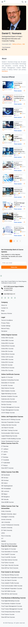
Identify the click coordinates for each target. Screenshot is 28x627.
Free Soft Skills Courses (8, 591)
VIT (2, 538)
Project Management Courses (10, 410)
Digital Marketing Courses (8, 393)
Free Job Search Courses (9, 580)
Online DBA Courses (7, 337)
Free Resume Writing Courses (10, 575)
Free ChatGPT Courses (8, 554)
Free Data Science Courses (9, 560)
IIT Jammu (4, 452)
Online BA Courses (6, 365)
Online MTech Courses (8, 346)
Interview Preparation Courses (10, 422)
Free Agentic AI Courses (8, 549)
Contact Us (4, 308)
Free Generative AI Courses (9, 551)
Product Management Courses (10, 407)
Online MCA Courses (7, 343)
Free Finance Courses (7, 614)
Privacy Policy (5, 323)
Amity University (6, 511)
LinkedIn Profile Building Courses (11, 438)
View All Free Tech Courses (9, 568)
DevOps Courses (6, 404)
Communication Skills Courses (10, 433)
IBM (23, 44)
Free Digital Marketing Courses (10, 601)
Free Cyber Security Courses (10, 565)
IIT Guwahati (5, 460)
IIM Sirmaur (4, 477)
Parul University (6, 536)
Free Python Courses (7, 562)
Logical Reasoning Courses (9, 436)
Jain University (5, 522)
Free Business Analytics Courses (11, 603)
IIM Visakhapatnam (7, 486)
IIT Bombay (4, 457)
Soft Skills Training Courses (9, 430)
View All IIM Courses (7, 502)
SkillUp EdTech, (17, 44)
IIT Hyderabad (5, 462)
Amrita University (6, 519)
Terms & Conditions (7, 320)
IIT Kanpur (4, 465)
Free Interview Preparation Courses (11, 577)
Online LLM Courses (7, 357)
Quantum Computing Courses (10, 380)
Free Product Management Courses (11, 609)
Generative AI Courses (8, 382)
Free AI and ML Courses (8, 557)
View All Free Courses (8, 617)
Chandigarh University (7, 516)
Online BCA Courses (7, 362)
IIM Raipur (4, 494)
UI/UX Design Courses (8, 412)
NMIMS (3, 541)
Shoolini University (6, 527)
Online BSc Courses (7, 370)
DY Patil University (6, 530)
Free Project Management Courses (11, 606)
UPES (3, 533)
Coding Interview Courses (8, 425)
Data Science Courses (7, 388)
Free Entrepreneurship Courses (10, 611)
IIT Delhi (3, 454)
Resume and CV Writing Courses (10, 419)
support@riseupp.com (9, 293)
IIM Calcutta (4, 499)
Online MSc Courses (7, 348)
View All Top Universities (8, 544)
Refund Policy (5, 328)
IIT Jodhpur (4, 449)
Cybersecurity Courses (8, 399)
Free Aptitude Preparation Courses (11, 588)
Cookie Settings (5, 325)
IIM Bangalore (5, 496)
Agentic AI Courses (7, 377)
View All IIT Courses (7, 468)
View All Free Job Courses (9, 594)
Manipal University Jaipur (8, 514)
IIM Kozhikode (5, 475)
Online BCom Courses (7, 367)
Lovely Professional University (10, 525)
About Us (4, 305)
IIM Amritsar (5, 480)
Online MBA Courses (7, 340)
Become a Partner (6, 313)
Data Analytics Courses (8, 391)
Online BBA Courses (7, 359)
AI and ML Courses (7, 385)
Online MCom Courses (8, 354)
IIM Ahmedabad (6, 488)
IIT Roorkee (4, 446)
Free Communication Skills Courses (11, 586)
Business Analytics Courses (9, 396)
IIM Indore (4, 483)
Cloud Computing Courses (9, 402)
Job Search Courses (7, 427)
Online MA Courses (7, 351)
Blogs (3, 310)
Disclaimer (4, 331)
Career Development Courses (10, 441)
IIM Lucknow (5, 491)
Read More (5, 71)
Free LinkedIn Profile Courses (10, 583)
